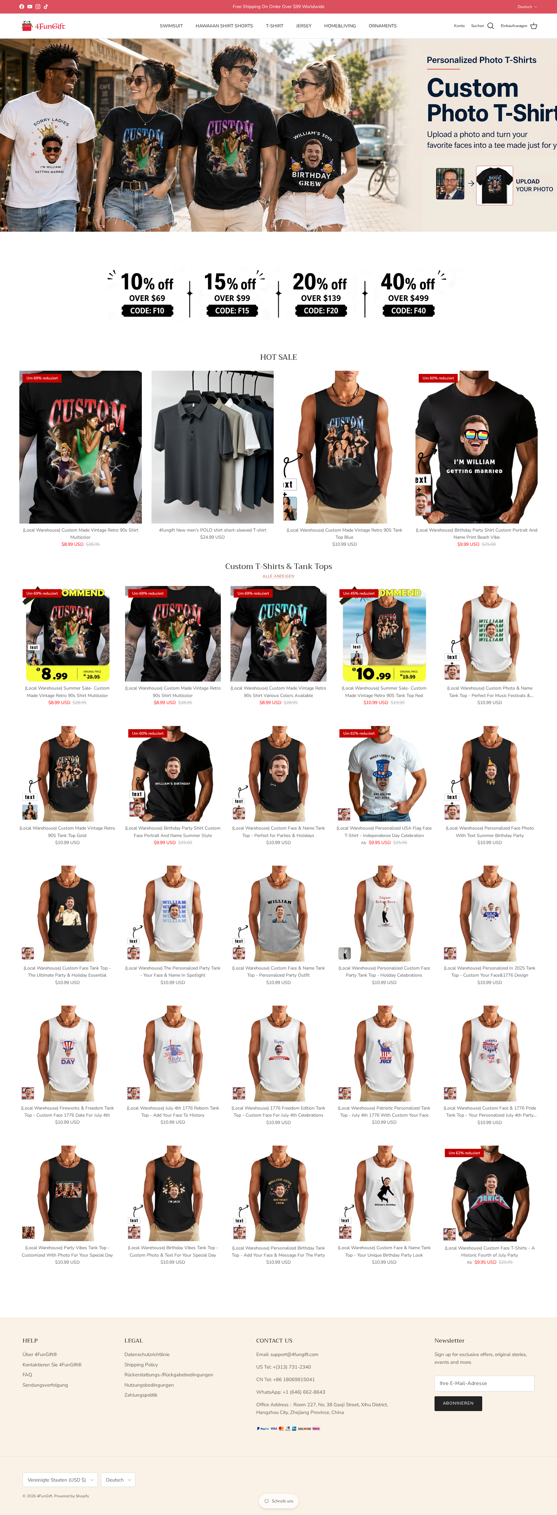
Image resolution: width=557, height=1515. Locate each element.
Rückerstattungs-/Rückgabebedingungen (168, 1374)
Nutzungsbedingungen (149, 1385)
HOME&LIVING (340, 26)
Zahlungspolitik (141, 1395)
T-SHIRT (274, 26)
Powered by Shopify (71, 1496)
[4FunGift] (43, 26)
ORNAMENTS (383, 26)
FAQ (27, 1374)
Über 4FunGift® (40, 1354)
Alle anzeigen (278, 576)
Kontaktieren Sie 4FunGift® (52, 1365)
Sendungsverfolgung (45, 1385)
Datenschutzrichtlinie (147, 1354)
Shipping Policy (141, 1365)
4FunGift (44, 1496)
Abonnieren (458, 1403)
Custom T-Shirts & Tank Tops (278, 566)
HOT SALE (278, 357)
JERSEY (303, 26)
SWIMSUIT (171, 26)
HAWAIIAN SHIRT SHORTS (224, 26)
